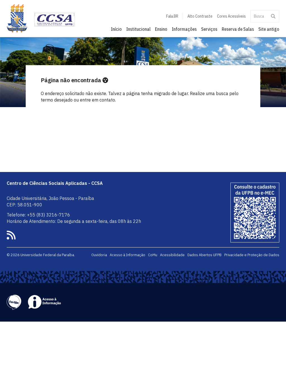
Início (116, 29)
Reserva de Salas (238, 29)
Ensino (161, 29)
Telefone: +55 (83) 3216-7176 (38, 215)
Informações (184, 29)
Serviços (209, 29)
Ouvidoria (99, 254)
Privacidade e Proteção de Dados (251, 254)
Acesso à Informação (127, 254)
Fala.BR (172, 16)
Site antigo (268, 29)
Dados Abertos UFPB (204, 254)
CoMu (152, 254)
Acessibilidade (172, 254)
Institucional (138, 29)
